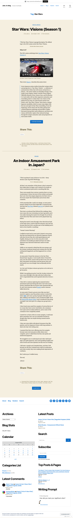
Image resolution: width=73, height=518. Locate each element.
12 (18, 450)
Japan (41, 381)
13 (23, 450)
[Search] (68, 440)
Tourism (49, 382)
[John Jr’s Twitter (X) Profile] (66, 401)
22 (32, 452)
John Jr (28, 33)
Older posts (36, 388)
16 (4, 452)
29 (32, 454)
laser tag (40, 206)
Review (41, 143)
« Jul (15, 459)
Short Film (24, 144)
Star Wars (28, 144)
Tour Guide (45, 382)
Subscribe (42, 456)
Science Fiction (47, 143)
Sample (34, 382)
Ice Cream (38, 381)
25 (14, 454)
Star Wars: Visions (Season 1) (36, 29)
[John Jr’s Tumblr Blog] (63, 401)
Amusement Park (25, 381)
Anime (27, 143)
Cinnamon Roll (32, 381)
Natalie (39, 287)
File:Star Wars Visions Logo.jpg (36, 46)
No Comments (46, 33)
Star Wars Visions (34, 144)
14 (27, 450)
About (41, 5)
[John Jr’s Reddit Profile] (60, 401)
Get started (45, 1)
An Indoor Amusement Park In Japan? (36, 162)
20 (23, 452)
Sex (37, 382)
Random (52, 5)
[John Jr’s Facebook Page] (51, 401)
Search (57, 5)
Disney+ (29, 82)
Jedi (39, 143)
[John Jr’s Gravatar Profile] (54, 401)
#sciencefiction (10, 491)
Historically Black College (29, 299)
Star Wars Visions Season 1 (44, 144)
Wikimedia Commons (38, 181)
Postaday (30, 382)
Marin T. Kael (9, 484)
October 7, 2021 (36, 33)
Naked (23, 382)
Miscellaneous (36, 24)
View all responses (44, 504)
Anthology (31, 143)
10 (9, 450)
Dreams (36, 156)
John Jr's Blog (6, 5)
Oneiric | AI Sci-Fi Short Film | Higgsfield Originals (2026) (18, 484)
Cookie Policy (31, 515)
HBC (25, 296)
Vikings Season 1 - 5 (44, 480)
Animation (24, 143)
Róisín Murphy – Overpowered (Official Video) (51, 425)
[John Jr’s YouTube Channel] (69, 401)
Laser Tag (50, 381)
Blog (47, 5)
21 (27, 452)
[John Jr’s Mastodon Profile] (57, 401)
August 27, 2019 (36, 169)
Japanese (46, 381)
